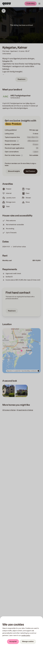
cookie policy (25, 635)
